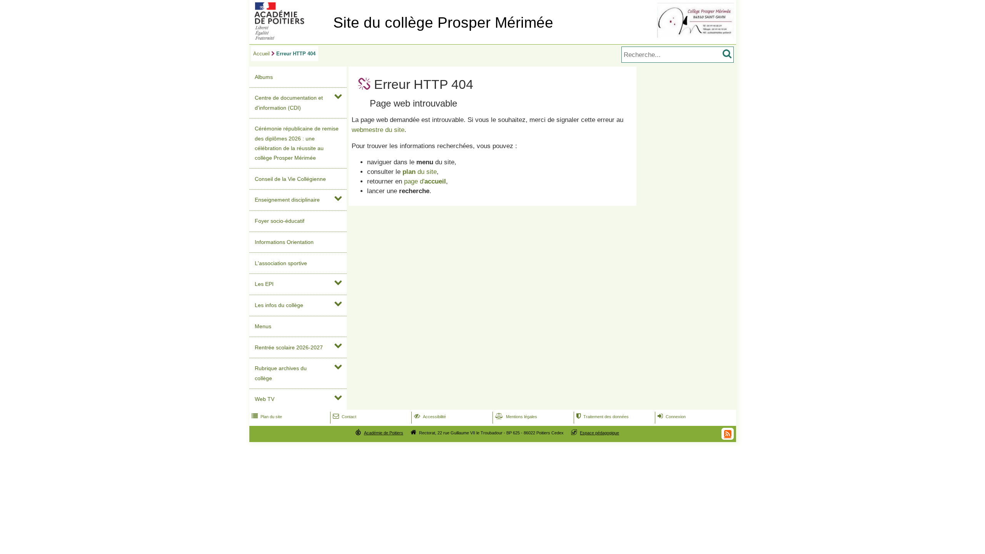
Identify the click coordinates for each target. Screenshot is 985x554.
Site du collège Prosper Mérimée (443, 22)
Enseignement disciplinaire (287, 200)
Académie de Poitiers (383, 433)
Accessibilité (430, 416)
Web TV (264, 399)
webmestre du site (378, 129)
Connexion (672, 416)
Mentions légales (516, 416)
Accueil (261, 54)
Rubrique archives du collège (281, 373)
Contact (344, 416)
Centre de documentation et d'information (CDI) (289, 102)
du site (419, 171)
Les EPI (264, 284)
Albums (264, 77)
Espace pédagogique (599, 433)
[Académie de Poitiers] (289, 37)
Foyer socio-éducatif (279, 221)
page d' (425, 181)
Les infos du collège (279, 305)
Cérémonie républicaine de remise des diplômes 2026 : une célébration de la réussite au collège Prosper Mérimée (297, 143)
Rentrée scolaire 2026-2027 (289, 347)
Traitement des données (602, 416)
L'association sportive (281, 263)
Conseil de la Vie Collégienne (290, 179)
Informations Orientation (284, 242)
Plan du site (267, 416)
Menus (263, 326)
